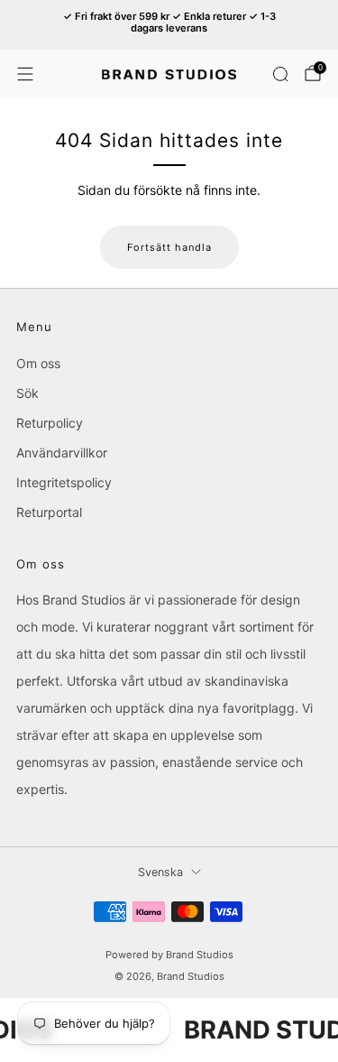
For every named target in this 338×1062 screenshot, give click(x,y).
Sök (27, 393)
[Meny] (25, 74)
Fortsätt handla (169, 247)
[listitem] (169, 25)
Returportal (49, 512)
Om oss (38, 363)
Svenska (160, 872)
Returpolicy (49, 422)
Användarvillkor (61, 452)
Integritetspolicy (64, 482)
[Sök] (280, 74)
